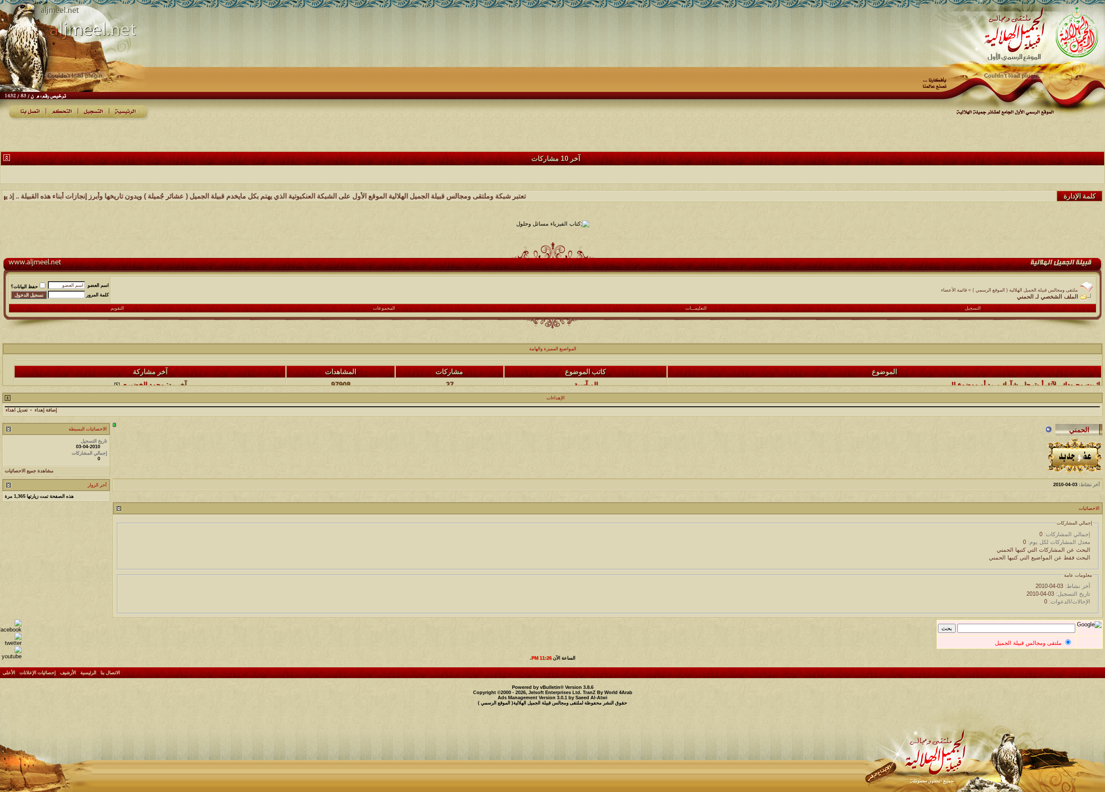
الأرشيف (68, 672)
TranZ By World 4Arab (607, 692)
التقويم (117, 308)
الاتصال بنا (110, 672)
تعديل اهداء (17, 409)
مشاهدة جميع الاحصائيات (29, 470)
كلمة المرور (97, 294)
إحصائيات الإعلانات (37, 672)
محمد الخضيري (142, 371)
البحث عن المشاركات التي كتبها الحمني (1043, 550)
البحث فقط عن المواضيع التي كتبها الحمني (1039, 557)
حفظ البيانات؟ (24, 286)
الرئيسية (88, 672)
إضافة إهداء (46, 409)
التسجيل (973, 308)
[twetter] (11, 643)
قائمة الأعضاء (954, 289)
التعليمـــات (696, 308)
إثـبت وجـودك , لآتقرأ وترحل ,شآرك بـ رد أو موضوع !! (1025, 371)
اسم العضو (98, 285)
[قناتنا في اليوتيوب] (11, 656)
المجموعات (384, 308)
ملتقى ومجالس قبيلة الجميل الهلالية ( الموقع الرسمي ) (1025, 289)
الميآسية (586, 371)
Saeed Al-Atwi (591, 697)
